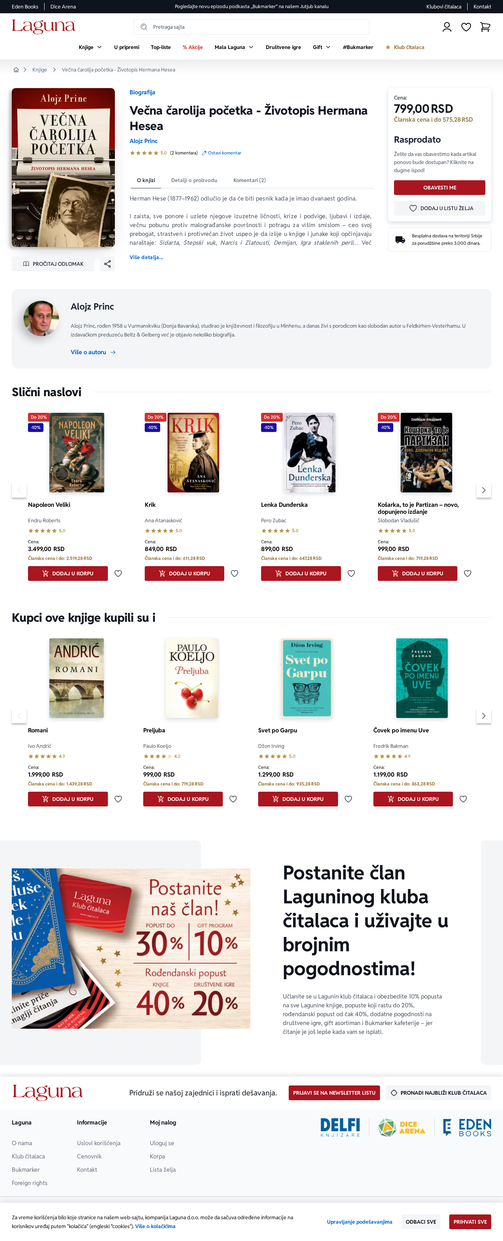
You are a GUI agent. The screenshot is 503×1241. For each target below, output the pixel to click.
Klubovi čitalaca (443, 6)
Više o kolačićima (155, 1226)
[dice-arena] (401, 1127)
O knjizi (146, 180)
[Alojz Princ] (41, 318)
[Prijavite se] (447, 27)
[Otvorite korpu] (485, 27)
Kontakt (482, 6)
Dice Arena (63, 6)
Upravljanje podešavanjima (360, 1222)
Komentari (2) (249, 180)
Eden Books (25, 6)
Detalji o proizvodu (194, 180)
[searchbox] (251, 27)
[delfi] (340, 1127)
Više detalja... (146, 257)
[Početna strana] (45, 27)
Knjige (39, 69)
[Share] (107, 264)
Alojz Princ (144, 141)
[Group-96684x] (467, 1127)
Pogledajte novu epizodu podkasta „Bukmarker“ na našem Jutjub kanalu (251, 6)
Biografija (142, 92)
